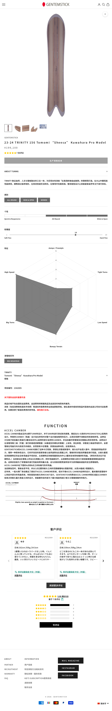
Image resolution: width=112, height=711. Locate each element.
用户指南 (28, 664)
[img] (20, 537)
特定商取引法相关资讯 (34, 669)
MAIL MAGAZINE (70, 660)
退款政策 (28, 682)
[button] (10, 152)
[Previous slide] (9, 561)
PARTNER (8, 664)
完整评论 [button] (18, 575)
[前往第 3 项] (26, 128)
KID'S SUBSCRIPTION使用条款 (37, 678)
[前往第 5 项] (43, 126)
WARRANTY (9, 673)
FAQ (6, 678)
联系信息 (28, 687)
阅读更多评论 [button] (56, 585)
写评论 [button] (56, 625)
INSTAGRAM (68, 668)
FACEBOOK (68, 675)
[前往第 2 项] (17, 128)
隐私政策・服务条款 (33, 673)
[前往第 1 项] (8, 128)
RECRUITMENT (11, 669)
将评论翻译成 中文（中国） (29, 572)
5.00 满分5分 (63, 596)
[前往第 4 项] (34, 128)
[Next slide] (103, 561)
